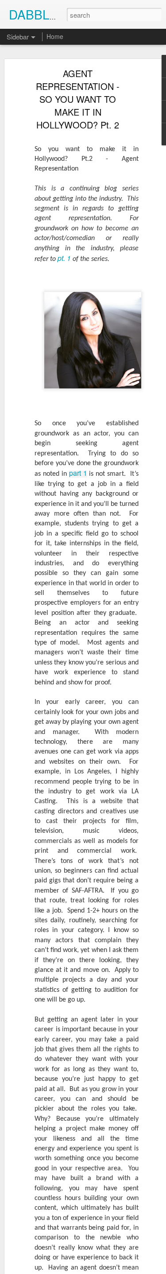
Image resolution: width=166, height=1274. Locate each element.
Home (54, 36)
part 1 (78, 473)
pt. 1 (65, 258)
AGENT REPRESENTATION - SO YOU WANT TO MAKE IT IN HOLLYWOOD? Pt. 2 (78, 99)
